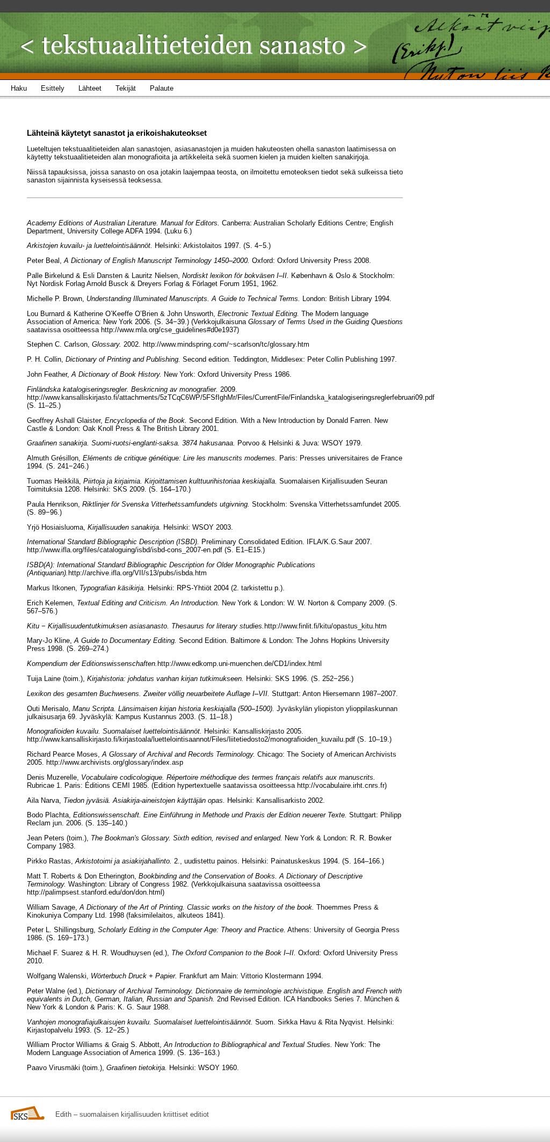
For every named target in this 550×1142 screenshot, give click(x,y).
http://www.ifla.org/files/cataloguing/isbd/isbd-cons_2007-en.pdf (124, 550)
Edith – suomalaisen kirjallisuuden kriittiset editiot (132, 1114)
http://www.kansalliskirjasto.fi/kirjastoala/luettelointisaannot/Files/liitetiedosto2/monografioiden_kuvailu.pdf (191, 739)
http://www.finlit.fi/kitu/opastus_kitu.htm (325, 626)
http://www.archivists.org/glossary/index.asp (114, 762)
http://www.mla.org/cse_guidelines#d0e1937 (169, 330)
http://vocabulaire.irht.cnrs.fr (341, 785)
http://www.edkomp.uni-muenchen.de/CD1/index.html (239, 664)
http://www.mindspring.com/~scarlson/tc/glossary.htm (226, 344)
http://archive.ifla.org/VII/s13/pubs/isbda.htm (137, 573)
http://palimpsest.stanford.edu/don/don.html (94, 892)
